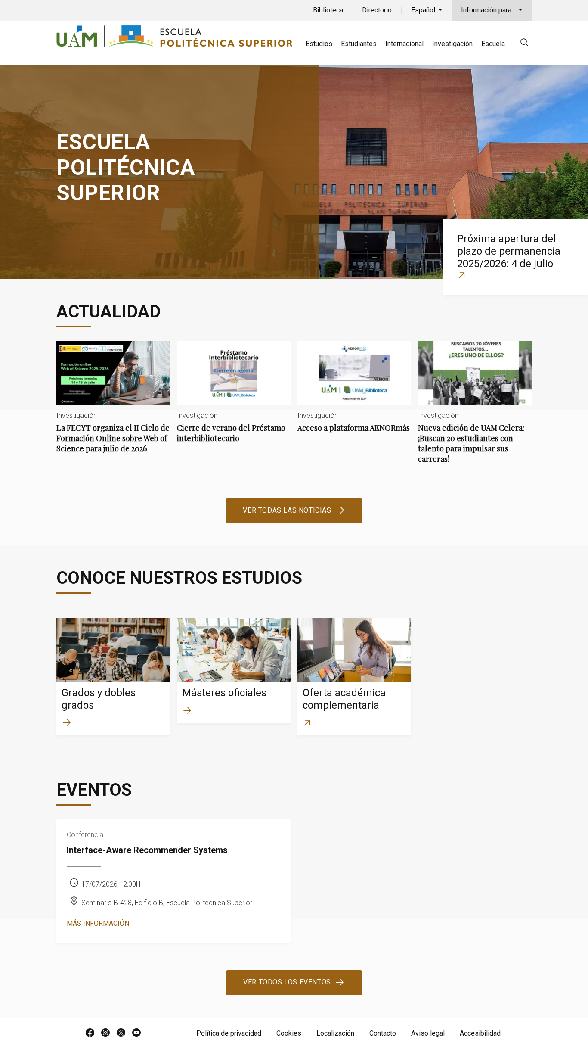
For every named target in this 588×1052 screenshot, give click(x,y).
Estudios (319, 44)
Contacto (382, 1033)
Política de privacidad (228, 1033)
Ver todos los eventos (287, 982)
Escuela (493, 44)
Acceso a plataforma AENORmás (354, 394)
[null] (524, 44)
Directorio (377, 10)
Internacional (404, 44)
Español (424, 10)
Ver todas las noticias (287, 510)
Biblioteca (328, 10)
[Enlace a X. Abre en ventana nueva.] (121, 1033)
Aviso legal (428, 1033)
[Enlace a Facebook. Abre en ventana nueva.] (90, 1033)
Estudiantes (359, 44)
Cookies (288, 1033)
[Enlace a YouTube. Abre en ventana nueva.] (136, 1033)
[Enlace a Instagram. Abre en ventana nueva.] (105, 1033)
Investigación (452, 44)
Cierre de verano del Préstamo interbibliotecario (234, 399)
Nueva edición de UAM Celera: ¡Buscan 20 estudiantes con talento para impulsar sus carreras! (475, 409)
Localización (335, 1033)
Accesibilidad (480, 1033)
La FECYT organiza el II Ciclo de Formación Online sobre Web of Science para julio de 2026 (113, 404)
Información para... (489, 10)
